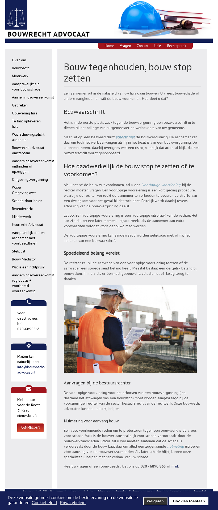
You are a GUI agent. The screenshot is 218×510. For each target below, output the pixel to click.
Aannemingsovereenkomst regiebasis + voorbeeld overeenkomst (32, 283)
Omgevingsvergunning (30, 179)
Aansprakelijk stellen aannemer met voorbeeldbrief (28, 238)
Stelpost (18, 251)
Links (158, 45)
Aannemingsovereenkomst (32, 97)
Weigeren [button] (155, 501)
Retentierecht (22, 208)
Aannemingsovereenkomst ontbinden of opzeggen (32, 166)
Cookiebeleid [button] (44, 502)
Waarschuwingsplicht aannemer (28, 137)
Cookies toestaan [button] (189, 501)
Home (109, 45)
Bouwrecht (20, 68)
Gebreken (20, 105)
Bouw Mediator (24, 259)
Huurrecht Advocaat (27, 224)
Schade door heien (27, 200)
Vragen (125, 45)
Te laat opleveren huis (26, 124)
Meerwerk (20, 76)
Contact (142, 45)
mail (174, 466)
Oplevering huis (24, 113)
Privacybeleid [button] (73, 502)
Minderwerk (21, 216)
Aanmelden (30, 427)
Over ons (19, 60)
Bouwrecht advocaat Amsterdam (28, 150)
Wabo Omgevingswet (24, 190)
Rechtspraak (176, 45)
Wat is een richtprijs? (28, 267)
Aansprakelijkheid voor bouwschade (26, 87)
